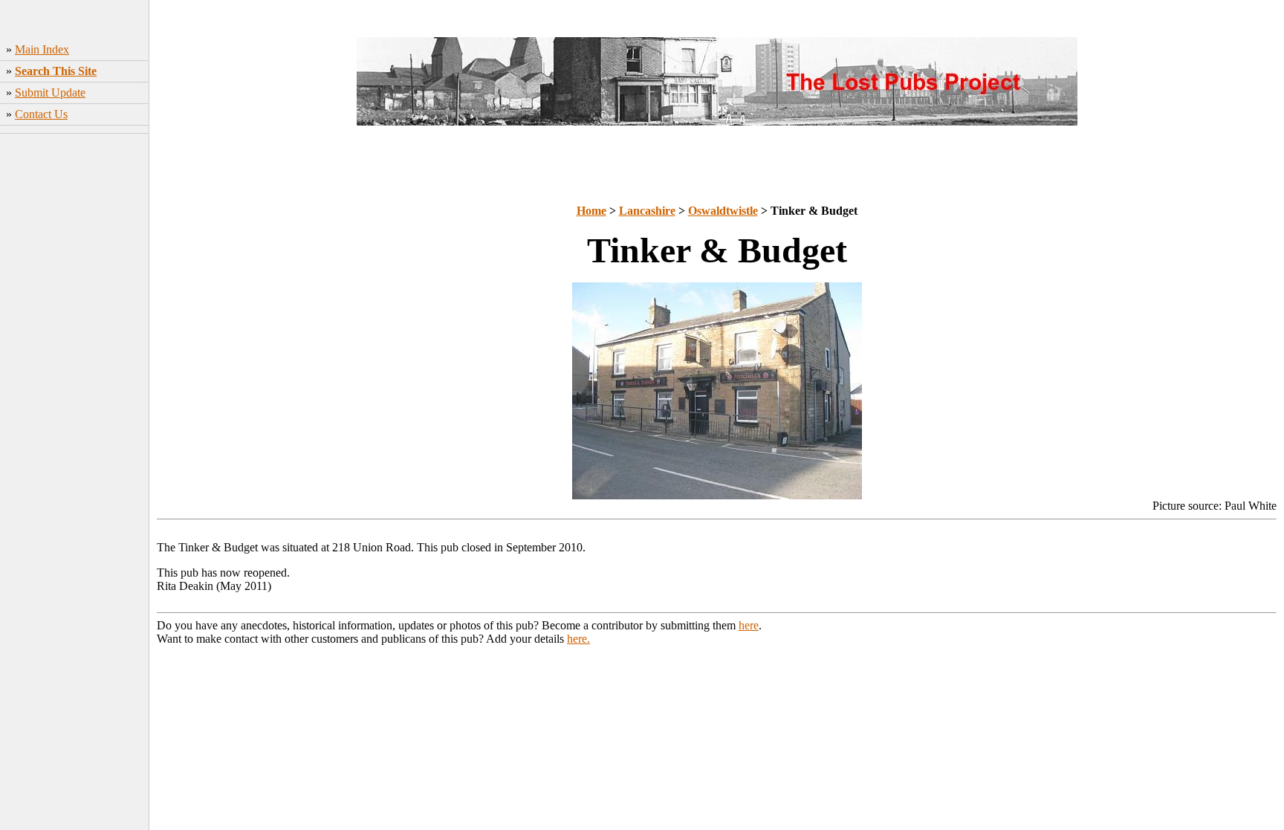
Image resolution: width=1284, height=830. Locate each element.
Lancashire (647, 210)
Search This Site (56, 71)
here (749, 625)
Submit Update (50, 92)
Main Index (42, 49)
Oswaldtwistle (723, 210)
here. (578, 638)
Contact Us (41, 114)
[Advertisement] (74, 360)
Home (591, 210)
